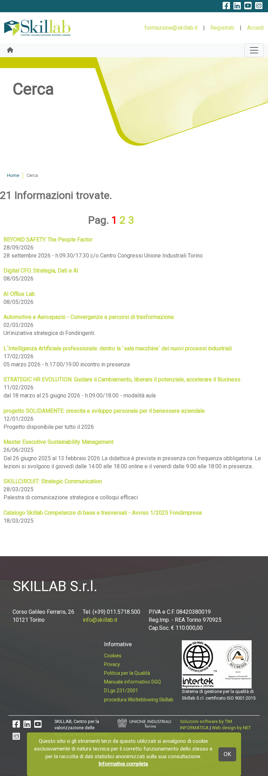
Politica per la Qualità (127, 673)
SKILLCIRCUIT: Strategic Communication (52, 481)
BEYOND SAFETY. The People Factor (47, 239)
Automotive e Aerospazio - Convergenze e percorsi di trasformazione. (89, 317)
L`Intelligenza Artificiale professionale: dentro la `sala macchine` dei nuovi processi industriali (117, 348)
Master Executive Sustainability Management (58, 442)
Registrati (222, 27)
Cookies (112, 655)
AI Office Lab (19, 294)
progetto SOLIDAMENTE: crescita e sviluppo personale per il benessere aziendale (104, 411)
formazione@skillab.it (171, 27)
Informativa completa (123, 764)
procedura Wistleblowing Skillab (138, 699)
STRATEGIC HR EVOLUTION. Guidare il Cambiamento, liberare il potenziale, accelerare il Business (121, 379)
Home (13, 175)
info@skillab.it (100, 620)
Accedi (255, 27)
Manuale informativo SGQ (132, 682)
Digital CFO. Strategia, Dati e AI (41, 270)
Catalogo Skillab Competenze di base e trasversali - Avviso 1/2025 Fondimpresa (102, 512)
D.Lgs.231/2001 (121, 690)
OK (227, 754)
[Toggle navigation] (254, 50)
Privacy (112, 664)
